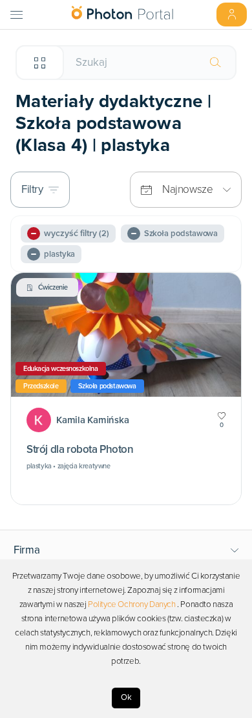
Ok (126, 697)
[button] (126, 550)
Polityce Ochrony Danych (132, 604)
